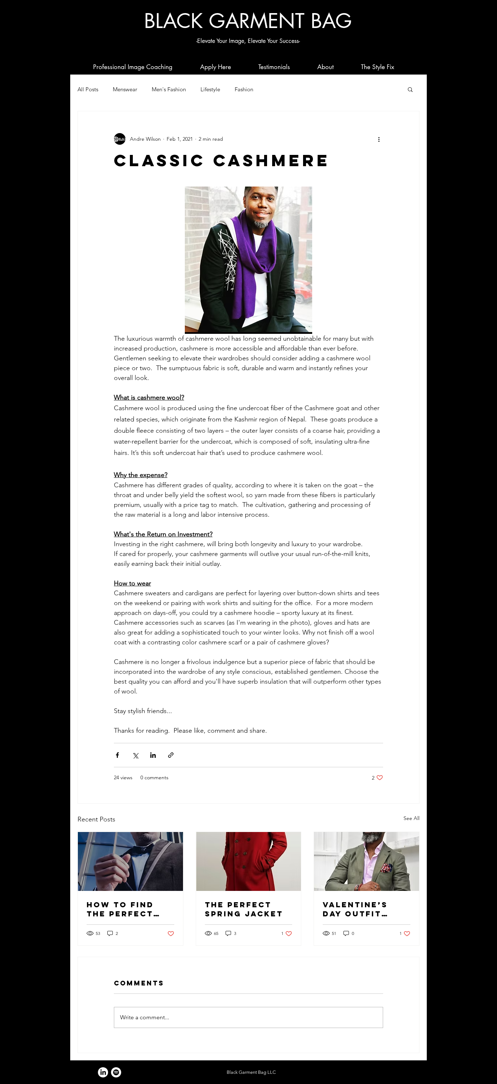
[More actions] (378, 139)
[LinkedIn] (103, 1072)
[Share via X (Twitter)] (135, 755)
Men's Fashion (169, 89)
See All (411, 818)
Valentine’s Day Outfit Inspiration (355, 909)
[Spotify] (116, 1072)
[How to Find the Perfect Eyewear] (130, 861)
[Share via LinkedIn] (153, 755)
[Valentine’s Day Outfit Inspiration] (366, 861)
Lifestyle (210, 89)
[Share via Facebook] (117, 755)
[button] (410, 89)
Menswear (125, 89)
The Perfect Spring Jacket (244, 909)
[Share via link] (170, 755)
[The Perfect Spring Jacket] (248, 861)
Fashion (244, 89)
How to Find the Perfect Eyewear (120, 909)
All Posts (87, 89)
